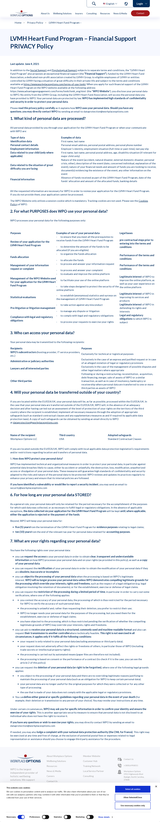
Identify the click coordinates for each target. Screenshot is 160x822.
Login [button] (140, 3)
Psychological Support (64, 70)
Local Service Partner (93, 771)
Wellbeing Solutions (62, 13)
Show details (104, 817)
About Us (45, 13)
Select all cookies (132, 789)
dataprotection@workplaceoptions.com (35, 422)
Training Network (91, 766)
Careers (50, 776)
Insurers (79, 13)
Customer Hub (90, 761)
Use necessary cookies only (133, 805)
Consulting (91, 13)
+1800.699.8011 (131, 765)
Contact (140, 13)
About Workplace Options (59, 756)
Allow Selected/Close (133, 797)
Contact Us (52, 781)
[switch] (45, 817)
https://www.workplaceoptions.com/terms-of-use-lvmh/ (55, 84)
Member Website (91, 756)
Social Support (38, 70)
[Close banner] (156, 786)
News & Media (120, 13)
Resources (105, 13)
